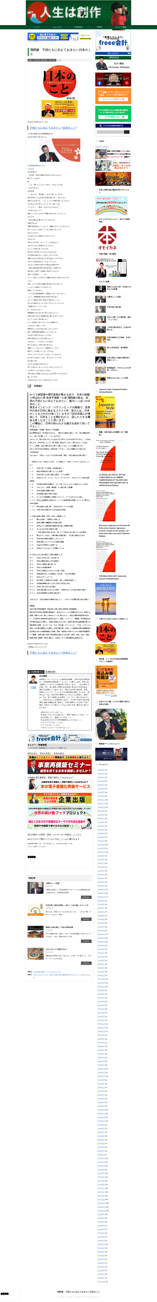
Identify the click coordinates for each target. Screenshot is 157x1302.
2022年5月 (101, 960)
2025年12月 (101, 800)
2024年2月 (101, 882)
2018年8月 (101, 1128)
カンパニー (57, 27)
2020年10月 (101, 1031)
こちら (60, 712)
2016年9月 (101, 1214)
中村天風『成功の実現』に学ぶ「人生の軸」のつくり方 (67, 905)
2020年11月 (101, 1027)
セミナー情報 (120, 27)
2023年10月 (101, 897)
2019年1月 (101, 1110)
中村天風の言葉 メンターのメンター (47, 972)
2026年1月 (101, 796)
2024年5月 (101, 871)
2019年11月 (101, 1072)
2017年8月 (101, 1173)
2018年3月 (101, 1147)
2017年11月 (101, 1162)
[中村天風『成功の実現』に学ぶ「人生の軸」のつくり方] (36, 915)
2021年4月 (101, 1009)
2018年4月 (101, 1143)
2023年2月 (101, 927)
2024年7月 (101, 863)
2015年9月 (101, 1252)
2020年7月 (101, 1042)
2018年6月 (101, 1136)
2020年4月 (101, 1054)
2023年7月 (101, 908)
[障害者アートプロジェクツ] (111, 759)
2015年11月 (101, 1248)
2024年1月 (101, 886)
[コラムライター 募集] (113, 154)
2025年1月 (101, 841)
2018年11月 (101, 1117)
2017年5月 (101, 1184)
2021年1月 (101, 1020)
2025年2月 (101, 837)
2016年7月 (101, 1222)
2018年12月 (101, 1113)
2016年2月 (101, 1240)
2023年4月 (101, 919)
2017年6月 (101, 1181)
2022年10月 (101, 942)
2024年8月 (101, 859)
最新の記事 (51, 672)
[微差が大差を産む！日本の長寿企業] (36, 937)
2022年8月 (101, 949)
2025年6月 (101, 822)
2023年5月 (101, 915)
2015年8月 (101, 1255)
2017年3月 (101, 1192)
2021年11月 (101, 983)
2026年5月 (101, 781)
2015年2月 (101, 1278)
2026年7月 (101, 773)
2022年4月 (101, 964)
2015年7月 (101, 1259)
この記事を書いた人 (37, 672)
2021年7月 (101, 998)
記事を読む (86, 897)
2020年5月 (101, 1050)
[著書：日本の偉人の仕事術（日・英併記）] (113, 455)
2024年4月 (101, 874)
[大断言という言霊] (36, 893)
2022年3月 (101, 968)
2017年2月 (101, 1196)
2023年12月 (101, 889)
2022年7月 (101, 953)
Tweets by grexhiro (101, 146)
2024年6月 (101, 867)
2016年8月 (101, 1218)
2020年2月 (101, 1061)
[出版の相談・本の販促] (111, 276)
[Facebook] (34, 688)
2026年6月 (101, 777)
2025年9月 (101, 811)
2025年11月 (101, 803)
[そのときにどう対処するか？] (36, 959)
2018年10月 (101, 1121)
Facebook (78, 27)
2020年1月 (101, 1065)
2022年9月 (101, 945)
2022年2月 (101, 971)
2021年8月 (101, 994)
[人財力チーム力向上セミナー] (113, 169)
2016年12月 (101, 1203)
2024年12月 (101, 844)
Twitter (99, 27)
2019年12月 (101, 1069)
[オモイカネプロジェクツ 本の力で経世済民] (107, 248)
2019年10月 (101, 1076)
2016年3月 (101, 1237)
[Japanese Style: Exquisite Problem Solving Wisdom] (113, 412)
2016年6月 (101, 1225)
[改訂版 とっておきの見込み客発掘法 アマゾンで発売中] (106, 696)
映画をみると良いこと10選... (118, 378)
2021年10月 (101, 986)
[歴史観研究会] (113, 184)
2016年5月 (101, 1229)
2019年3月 (101, 1102)
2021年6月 (101, 1001)
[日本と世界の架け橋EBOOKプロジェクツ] (111, 214)
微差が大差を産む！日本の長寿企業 (59, 927)
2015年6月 (101, 1263)
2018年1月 (101, 1154)
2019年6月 (101, 1091)
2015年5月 (101, 1267)
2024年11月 (101, 848)
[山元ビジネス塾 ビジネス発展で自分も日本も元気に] (111, 738)
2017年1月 (101, 1199)
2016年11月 (101, 1207)
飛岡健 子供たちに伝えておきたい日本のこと (78, 1292)
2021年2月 (101, 1016)
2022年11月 (101, 938)
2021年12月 (101, 979)
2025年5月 (101, 826)
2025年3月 (101, 833)
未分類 (59, 60)
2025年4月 (101, 830)
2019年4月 (101, 1098)
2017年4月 (101, 1188)
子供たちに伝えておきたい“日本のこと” (53, 127)
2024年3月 (101, 878)
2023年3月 (101, 923)
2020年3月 (101, 1057)
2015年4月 (101, 1270)
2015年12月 (101, 1244)
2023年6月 (101, 912)
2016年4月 (101, 1233)
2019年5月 (101, 1095)
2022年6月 (101, 957)
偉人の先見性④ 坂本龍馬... (118, 347)
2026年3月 (101, 788)
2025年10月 (101, 807)
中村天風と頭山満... (114, 307)
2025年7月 (101, 818)
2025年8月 (101, 815)
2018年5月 (101, 1140)
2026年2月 (101, 792)
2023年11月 (101, 893)
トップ (36, 27)
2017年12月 (101, 1158)
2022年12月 (101, 934)
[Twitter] (32, 688)
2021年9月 (101, 990)
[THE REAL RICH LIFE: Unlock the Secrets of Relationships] (113, 599)
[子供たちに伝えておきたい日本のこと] (113, 639)
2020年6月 (101, 1046)
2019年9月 (101, 1080)
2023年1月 (101, 930)
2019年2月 (101, 1106)
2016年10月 (101, 1211)
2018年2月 (101, 1151)
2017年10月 (101, 1166)
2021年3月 (101, 1013)
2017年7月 (101, 1177)
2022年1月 (101, 975)
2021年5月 (101, 1005)
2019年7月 (101, 1087)
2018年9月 (101, 1125)
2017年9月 (101, 1169)
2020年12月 (101, 1024)
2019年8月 (101, 1084)
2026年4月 (101, 785)
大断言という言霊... (114, 297)
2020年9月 (101, 1035)
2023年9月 (101, 900)
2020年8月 (101, 1039)
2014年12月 (101, 1281)
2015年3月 (101, 1274)
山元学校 (31, 169)
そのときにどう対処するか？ (57, 949)
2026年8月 (101, 770)
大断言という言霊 (52, 883)
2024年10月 (101, 852)
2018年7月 (101, 1132)
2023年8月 (101, 904)
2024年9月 (101, 856)
